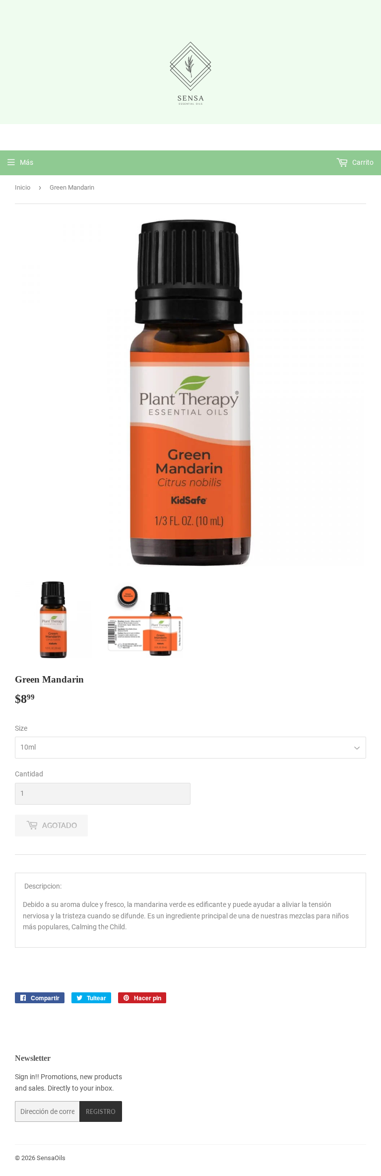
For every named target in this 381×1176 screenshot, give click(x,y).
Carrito (362, 162)
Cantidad (29, 774)
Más (26, 162)
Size (21, 728)
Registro (101, 1111)
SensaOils (51, 1158)
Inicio (22, 187)
